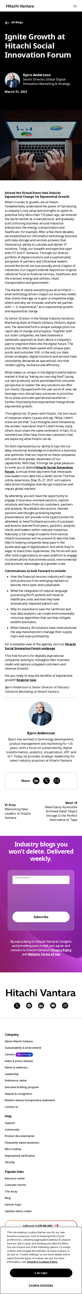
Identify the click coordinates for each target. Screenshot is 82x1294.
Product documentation (20, 1136)
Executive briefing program (22, 1087)
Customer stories (15, 1185)
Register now (26, 680)
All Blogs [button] (17, 22)
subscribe (41, 917)
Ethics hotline (13, 1149)
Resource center (15, 1178)
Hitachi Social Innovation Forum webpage (40, 646)
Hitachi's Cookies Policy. (42, 1262)
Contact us (11, 1107)
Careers (9, 1054)
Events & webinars (16, 1067)
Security (10, 1162)
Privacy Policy (61, 950)
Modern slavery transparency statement (30, 1100)
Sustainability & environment (23, 1047)
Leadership (12, 1074)
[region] (41, 1260)
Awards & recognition (18, 1094)
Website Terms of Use (44, 954)
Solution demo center (18, 1211)
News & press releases (19, 1061)
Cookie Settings (41, 1285)
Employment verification (20, 1155)
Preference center (16, 1080)
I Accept (41, 1273)
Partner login (13, 1204)
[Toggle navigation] (75, 6)
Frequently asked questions (22, 1142)
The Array (11, 1191)
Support (10, 1123)
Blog (7, 1198)
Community (12, 1129)
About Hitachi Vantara (19, 1041)
